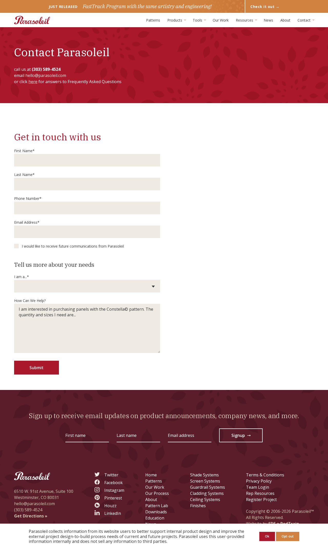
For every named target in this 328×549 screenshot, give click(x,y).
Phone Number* (28, 198)
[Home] (32, 20)
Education (154, 518)
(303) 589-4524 (46, 69)
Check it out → (264, 6)
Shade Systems (204, 475)
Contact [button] (305, 20)
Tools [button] (198, 20)
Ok (267, 536)
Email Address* (26, 222)
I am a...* (21, 276)
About (285, 20)
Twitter (111, 475)
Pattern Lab (156, 505)
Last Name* (24, 174)
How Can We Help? (30, 300)
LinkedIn (112, 513)
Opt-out (288, 536)
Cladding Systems (207, 493)
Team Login (257, 487)
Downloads (156, 512)
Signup (241, 436)
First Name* (24, 150)
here (32, 81)
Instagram (114, 490)
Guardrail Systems (207, 487)
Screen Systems (205, 481)
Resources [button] (245, 20)
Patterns (153, 20)
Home (151, 475)
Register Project (261, 499)
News (268, 20)
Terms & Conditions (265, 475)
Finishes (198, 505)
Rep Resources (260, 493)
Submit (36, 367)
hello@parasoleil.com (45, 75)
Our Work (221, 20)
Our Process (157, 493)
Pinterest (113, 498)
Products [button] (175, 20)
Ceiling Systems (205, 499)
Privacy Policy (259, 481)
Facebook (113, 482)
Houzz (110, 505)
